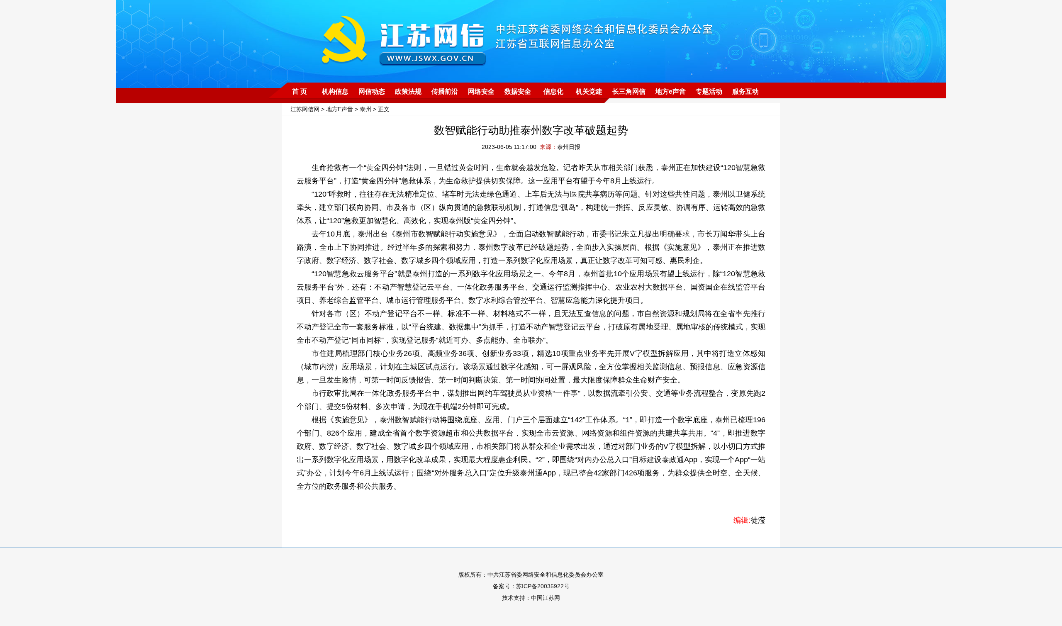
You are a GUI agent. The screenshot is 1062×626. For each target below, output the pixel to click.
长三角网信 (628, 91)
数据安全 (517, 91)
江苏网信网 (304, 109)
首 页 (299, 91)
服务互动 (745, 91)
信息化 (553, 91)
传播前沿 (444, 91)
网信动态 (371, 91)
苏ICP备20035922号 (543, 586)
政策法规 (408, 91)
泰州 (365, 109)
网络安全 (481, 91)
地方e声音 (670, 91)
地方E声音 (339, 109)
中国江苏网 (545, 597)
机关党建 (589, 91)
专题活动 (709, 91)
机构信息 (335, 91)
